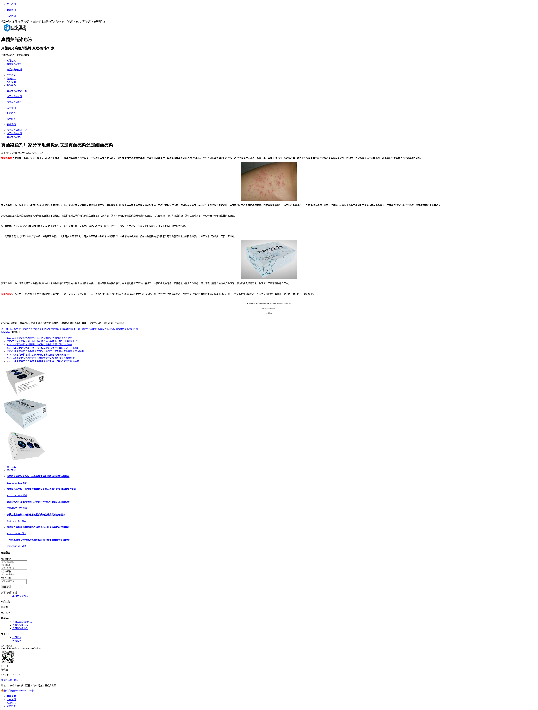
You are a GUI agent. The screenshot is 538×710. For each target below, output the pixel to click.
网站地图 (11, 16)
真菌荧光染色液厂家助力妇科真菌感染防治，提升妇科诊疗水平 (42, 341)
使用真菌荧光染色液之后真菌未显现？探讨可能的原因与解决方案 (43, 361)
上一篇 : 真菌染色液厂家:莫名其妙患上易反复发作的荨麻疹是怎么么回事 (37, 329)
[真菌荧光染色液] (25, 429)
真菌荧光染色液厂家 (17, 91)
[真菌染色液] (25, 461)
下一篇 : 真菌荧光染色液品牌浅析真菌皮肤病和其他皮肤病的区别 (105, 329)
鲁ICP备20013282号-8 (11, 680)
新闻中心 (11, 85)
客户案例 (11, 82)
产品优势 (11, 75)
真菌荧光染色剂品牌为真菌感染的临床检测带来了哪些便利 (39, 338)
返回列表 (5, 332)
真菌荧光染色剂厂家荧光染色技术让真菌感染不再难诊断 (38, 354)
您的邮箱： (7, 571)
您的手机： (7, 565)
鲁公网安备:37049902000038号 (19, 690)
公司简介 (11, 113)
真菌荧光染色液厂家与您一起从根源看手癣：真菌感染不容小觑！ (43, 348)
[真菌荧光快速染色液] (25, 396)
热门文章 (11, 467)
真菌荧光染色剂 (14, 64)
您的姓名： (7, 559)
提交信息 (6, 587)
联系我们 (11, 10)
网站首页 (11, 60)
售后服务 (11, 119)
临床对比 (11, 78)
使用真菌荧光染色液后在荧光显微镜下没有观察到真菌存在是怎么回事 (45, 351)
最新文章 (11, 470)
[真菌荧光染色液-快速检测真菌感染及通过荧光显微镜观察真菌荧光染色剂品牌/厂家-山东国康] (15, 31)
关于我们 (11, 4)
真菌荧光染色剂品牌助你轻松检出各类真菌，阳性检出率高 (39, 344)
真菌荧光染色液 (14, 69)
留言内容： (7, 578)
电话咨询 (11, 696)
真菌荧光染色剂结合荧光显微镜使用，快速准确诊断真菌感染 (41, 358)
